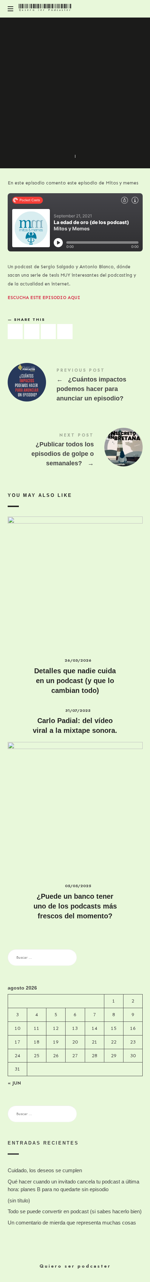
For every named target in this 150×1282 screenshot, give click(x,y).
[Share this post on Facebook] (15, 331)
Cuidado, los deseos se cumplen (45, 1170)
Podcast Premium (75, 119)
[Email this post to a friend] (65, 331)
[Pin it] (48, 331)
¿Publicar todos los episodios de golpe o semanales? (75, 451)
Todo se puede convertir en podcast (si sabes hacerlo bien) (75, 1211)
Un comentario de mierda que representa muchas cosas (72, 1223)
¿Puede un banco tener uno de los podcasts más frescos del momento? (75, 906)
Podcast (91, 112)
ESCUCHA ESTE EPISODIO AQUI (44, 297)
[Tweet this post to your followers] (31, 331)
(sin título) (19, 1200)
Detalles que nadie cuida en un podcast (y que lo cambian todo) (75, 680)
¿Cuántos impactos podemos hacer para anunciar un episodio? (75, 386)
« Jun (14, 1083)
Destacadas (61, 112)
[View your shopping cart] (136, 9)
